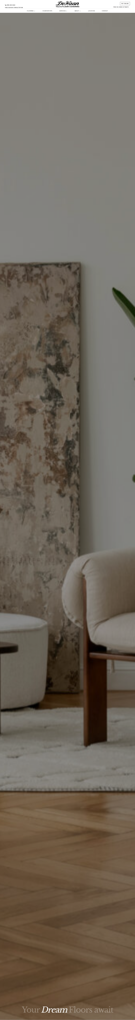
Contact (105, 11)
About (77, 11)
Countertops (47, 11)
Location (91, 11)
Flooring (30, 11)
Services (62, 11)
